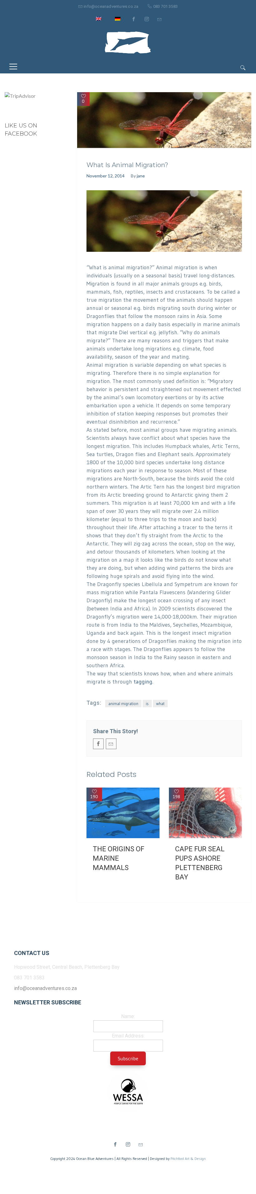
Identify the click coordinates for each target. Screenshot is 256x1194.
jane (141, 175)
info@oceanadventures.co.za (111, 6)
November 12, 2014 (105, 175)
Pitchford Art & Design (188, 1158)
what (160, 703)
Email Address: (128, 1036)
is (147, 703)
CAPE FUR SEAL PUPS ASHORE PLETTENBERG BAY (199, 863)
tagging (143, 681)
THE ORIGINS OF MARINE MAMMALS (118, 858)
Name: (128, 1016)
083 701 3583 (165, 6)
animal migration (123, 703)
